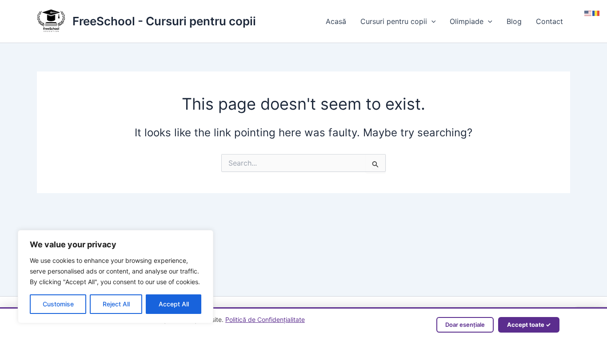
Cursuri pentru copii (393, 21)
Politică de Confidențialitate (265, 319)
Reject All (116, 304)
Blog (514, 21)
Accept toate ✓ (529, 324)
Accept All (174, 304)
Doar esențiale (465, 324)
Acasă (336, 21)
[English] (588, 12)
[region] (115, 276)
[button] (431, 21)
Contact (549, 21)
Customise (58, 304)
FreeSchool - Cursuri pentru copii (164, 21)
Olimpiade (466, 21)
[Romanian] (596, 12)
